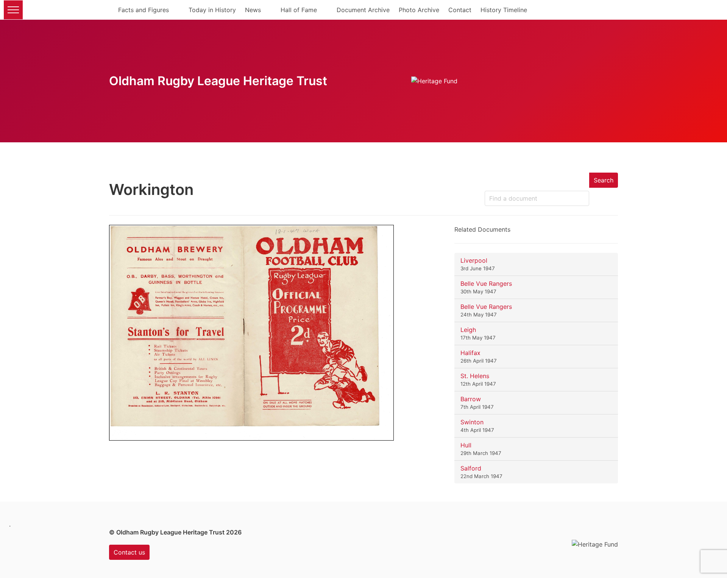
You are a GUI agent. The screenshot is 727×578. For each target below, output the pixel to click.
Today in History (212, 10)
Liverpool (473, 260)
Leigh (468, 329)
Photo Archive (419, 10)
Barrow (470, 399)
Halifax (470, 353)
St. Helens (474, 376)
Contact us (129, 552)
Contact (459, 10)
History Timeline (504, 10)
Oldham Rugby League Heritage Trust (218, 80)
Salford (470, 468)
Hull (465, 445)
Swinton (472, 422)
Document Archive (363, 10)
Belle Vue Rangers (486, 283)
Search (603, 180)
